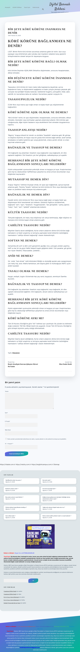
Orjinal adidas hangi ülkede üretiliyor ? (16, 507)
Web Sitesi (8, 430)
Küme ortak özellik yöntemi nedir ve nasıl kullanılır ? (57, 516)
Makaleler (16, 353)
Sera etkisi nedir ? (10, 516)
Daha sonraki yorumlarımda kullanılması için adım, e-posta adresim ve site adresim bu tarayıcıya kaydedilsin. (36, 439)
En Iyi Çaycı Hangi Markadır (11, 597)
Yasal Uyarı (27, 7)
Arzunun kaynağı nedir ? (49, 488)
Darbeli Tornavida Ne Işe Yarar (12, 603)
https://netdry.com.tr (23, 464)
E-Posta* (7, 421)
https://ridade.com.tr (7, 464)
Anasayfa (7, 7)
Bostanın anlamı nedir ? (11, 488)
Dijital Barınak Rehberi (59, 7)
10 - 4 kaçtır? (9, 443)
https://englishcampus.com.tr (42, 464)
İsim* (6, 413)
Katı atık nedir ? (47, 480)
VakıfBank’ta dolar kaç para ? (13, 480)
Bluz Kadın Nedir (65, 364)
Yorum (6, 391)
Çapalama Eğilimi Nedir (10, 591)
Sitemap (56, 464)
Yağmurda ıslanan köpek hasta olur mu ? (54, 507)
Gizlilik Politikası (17, 7)
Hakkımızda (36, 7)
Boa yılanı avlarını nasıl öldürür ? (14, 497)
